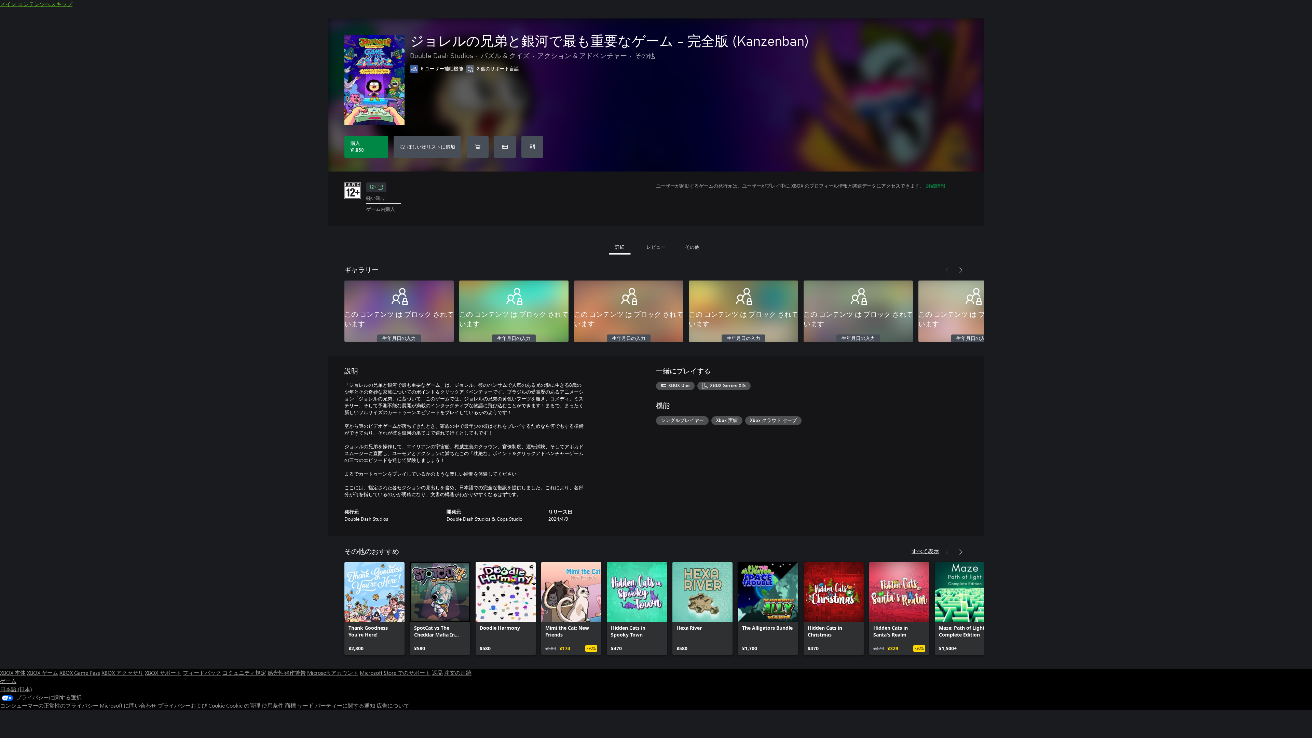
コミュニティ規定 (244, 672)
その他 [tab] (692, 247)
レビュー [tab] (656, 247)
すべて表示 (925, 551)
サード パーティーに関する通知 (336, 705)
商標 (290, 705)
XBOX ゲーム (42, 672)
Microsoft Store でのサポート (395, 672)
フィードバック (202, 672)
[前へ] (947, 270)
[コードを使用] (532, 147)
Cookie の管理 (243, 705)
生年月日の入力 (399, 338)
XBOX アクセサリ (122, 672)
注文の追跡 (458, 672)
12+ (373, 187)
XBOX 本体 (13, 672)
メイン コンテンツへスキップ (36, 4)
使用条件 (273, 705)
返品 (437, 672)
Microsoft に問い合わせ (128, 705)
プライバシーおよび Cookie (191, 705)
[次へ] (961, 270)
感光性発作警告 (287, 672)
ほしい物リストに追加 (431, 147)
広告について (393, 705)
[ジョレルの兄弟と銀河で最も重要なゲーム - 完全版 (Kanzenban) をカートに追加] (478, 147)
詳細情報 (935, 185)
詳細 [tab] (620, 247)
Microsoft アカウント (332, 672)
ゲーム (8, 680)
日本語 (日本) (16, 689)
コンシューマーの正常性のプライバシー (49, 705)
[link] (374, 608)
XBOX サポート (163, 672)
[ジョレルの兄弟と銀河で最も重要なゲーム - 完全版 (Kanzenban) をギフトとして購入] (505, 147)
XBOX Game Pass (79, 672)
